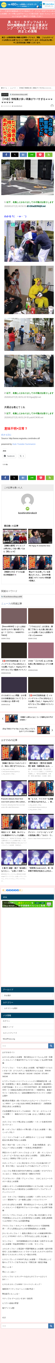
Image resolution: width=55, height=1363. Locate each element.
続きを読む (6, 435)
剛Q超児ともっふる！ (11, 1294)
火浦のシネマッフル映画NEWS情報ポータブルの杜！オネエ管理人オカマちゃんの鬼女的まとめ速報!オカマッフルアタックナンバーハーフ (27, 1189)
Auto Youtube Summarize (24, 444)
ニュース (5, 94)
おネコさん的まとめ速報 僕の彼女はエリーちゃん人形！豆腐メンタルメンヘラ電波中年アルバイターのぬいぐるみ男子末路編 (27, 1060)
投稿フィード (8, 1027)
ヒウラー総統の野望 (10, 1303)
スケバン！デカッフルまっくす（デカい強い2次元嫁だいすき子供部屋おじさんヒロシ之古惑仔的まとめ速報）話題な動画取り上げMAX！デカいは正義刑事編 (27, 1218)
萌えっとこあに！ (9, 1272)
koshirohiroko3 (27, 513)
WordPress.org (9, 1039)
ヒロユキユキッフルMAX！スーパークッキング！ (22, 1284)
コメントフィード (10, 1033)
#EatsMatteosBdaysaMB (19, 94)
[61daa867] (27, 178)
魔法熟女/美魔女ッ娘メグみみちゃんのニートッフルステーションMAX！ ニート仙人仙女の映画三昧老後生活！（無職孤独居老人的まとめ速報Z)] (26, 1103)
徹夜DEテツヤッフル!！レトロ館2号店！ (18, 1289)
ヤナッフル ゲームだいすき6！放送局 (17, 1298)
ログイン (6, 1021)
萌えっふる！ (7, 1267)
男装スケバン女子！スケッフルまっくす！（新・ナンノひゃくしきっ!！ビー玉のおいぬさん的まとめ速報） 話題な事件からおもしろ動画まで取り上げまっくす (27, 1155)
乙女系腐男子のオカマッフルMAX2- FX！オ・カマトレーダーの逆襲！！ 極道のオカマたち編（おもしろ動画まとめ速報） (26, 1114)
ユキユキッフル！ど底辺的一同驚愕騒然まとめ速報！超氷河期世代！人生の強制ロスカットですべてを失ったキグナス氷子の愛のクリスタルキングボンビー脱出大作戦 (27, 1251)
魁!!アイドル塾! (8, 1308)
